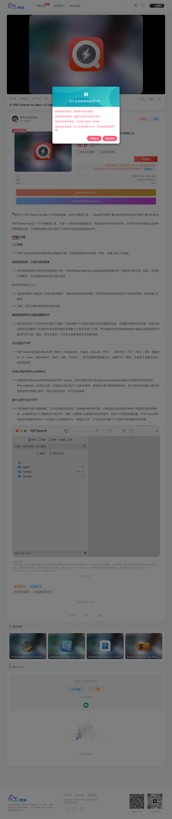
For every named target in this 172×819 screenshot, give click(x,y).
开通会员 (94, 138)
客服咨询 (110, 138)
